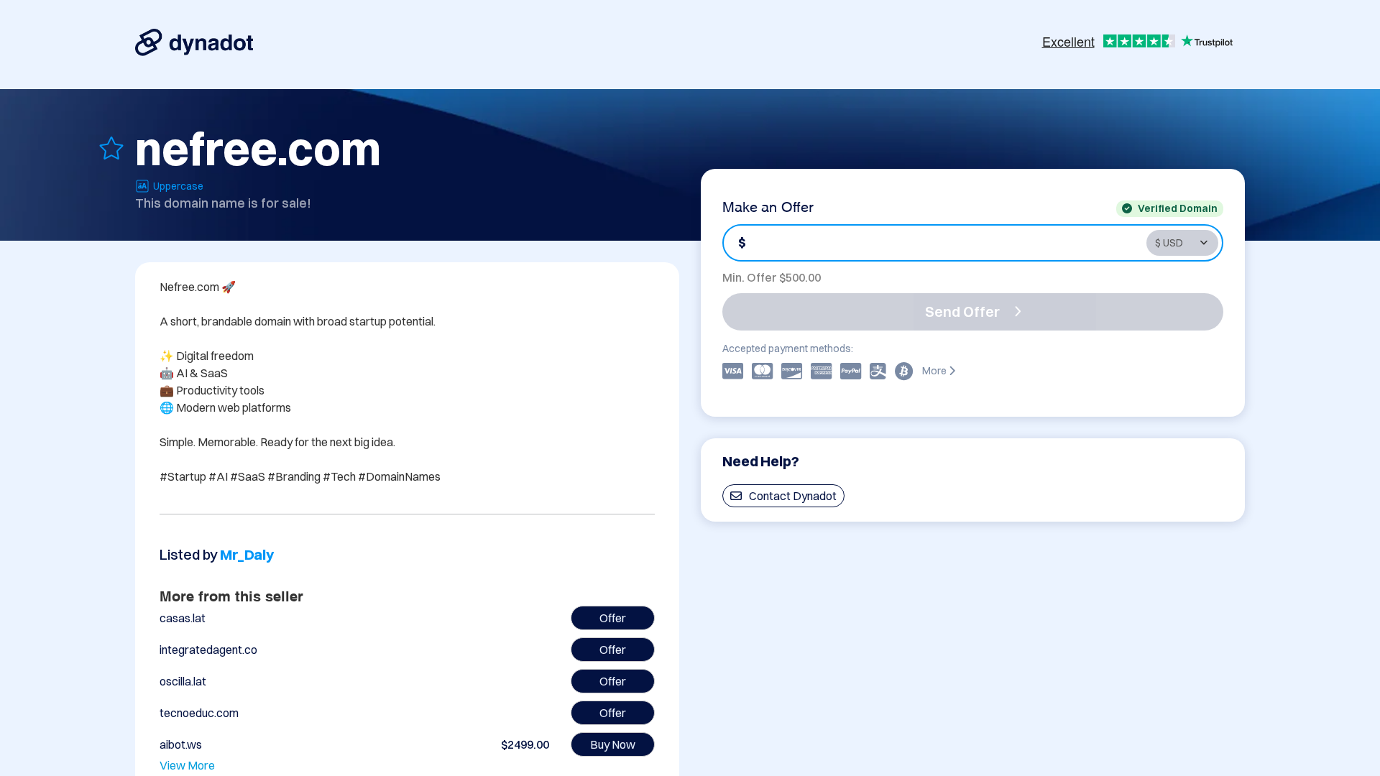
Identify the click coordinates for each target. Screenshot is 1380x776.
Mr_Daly (247, 554)
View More (187, 765)
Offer (612, 618)
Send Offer (962, 311)
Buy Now (612, 744)
